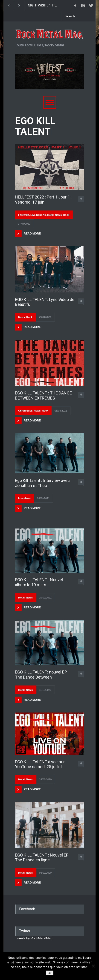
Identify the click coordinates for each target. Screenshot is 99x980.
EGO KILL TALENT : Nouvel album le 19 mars (39, 582)
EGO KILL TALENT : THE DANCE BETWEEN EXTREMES (43, 395)
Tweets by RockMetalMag (33, 938)
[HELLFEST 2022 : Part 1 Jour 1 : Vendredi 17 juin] (49, 167)
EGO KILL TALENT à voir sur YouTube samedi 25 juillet (40, 764)
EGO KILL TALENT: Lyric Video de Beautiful (44, 302)
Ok (50, 973)
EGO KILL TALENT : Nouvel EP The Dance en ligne (42, 858)
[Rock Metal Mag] (49, 34)
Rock (66, 214)
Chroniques (25, 410)
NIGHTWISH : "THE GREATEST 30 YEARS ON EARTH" (31, 5)
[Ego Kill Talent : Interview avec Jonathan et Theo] (49, 453)
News (58, 214)
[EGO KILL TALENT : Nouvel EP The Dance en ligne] (49, 825)
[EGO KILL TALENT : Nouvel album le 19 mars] (49, 550)
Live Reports (38, 214)
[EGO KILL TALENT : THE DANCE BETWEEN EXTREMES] (49, 363)
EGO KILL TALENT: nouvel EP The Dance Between (41, 674)
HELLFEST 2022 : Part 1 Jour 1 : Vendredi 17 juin (43, 199)
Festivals (23, 214)
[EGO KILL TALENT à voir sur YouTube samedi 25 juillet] (49, 733)
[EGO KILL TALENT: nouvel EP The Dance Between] (49, 642)
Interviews (24, 498)
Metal (50, 214)
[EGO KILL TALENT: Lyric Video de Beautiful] (49, 269)
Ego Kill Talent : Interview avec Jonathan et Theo (42, 483)
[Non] (93, 966)
